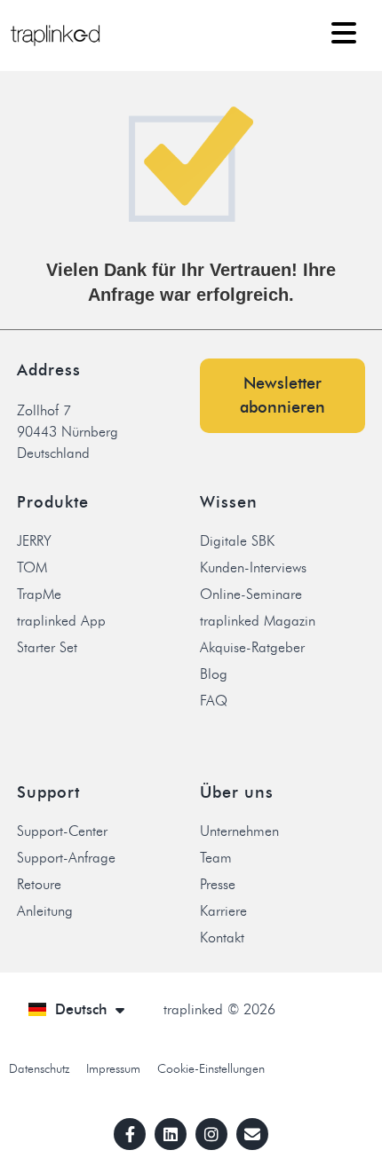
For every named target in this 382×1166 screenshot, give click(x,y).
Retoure (39, 884)
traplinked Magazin (257, 620)
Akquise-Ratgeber (252, 647)
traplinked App (61, 620)
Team (216, 857)
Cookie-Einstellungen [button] (211, 1068)
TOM (32, 567)
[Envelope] (252, 1134)
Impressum (113, 1068)
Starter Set (47, 647)
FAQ (213, 700)
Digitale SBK (237, 540)
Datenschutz (39, 1068)
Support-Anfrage (66, 857)
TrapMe (39, 594)
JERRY (34, 540)
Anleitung (45, 910)
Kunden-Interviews (253, 567)
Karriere (223, 910)
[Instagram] (211, 1134)
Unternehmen (239, 831)
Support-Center (62, 831)
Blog (213, 674)
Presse (217, 884)
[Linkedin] (171, 1134)
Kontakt (222, 937)
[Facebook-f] (130, 1134)
